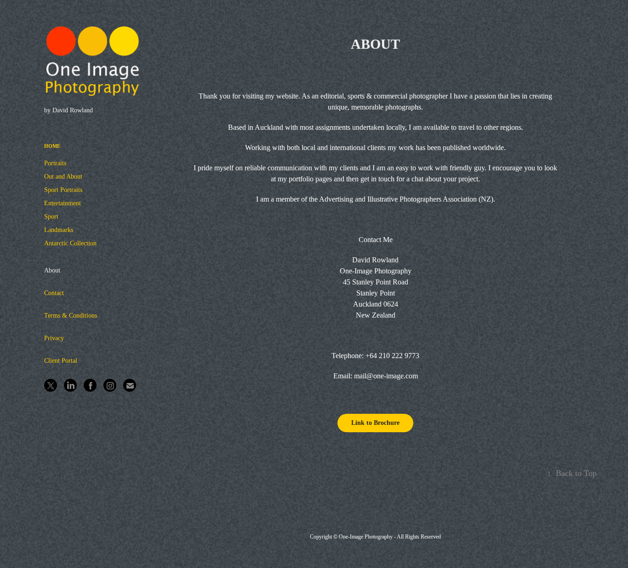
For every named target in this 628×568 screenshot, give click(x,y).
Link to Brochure (375, 422)
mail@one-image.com (386, 376)
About (52, 270)
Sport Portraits (63, 189)
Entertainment (62, 203)
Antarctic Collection (70, 243)
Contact (54, 293)
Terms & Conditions (70, 315)
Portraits (55, 163)
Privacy (54, 338)
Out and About (63, 176)
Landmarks (58, 229)
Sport (51, 216)
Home (52, 146)
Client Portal (60, 360)
